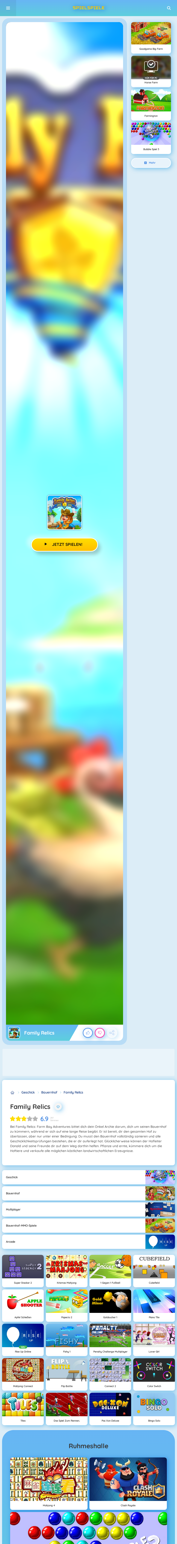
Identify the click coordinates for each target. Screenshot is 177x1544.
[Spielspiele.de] (12, 1092)
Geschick (28, 1092)
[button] (169, 8)
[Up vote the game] (88, 1033)
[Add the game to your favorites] (58, 1106)
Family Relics (73, 1092)
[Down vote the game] (100, 1033)
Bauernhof (49, 1092)
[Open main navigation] (8, 8)
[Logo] (88, 8)
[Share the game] (112, 1033)
